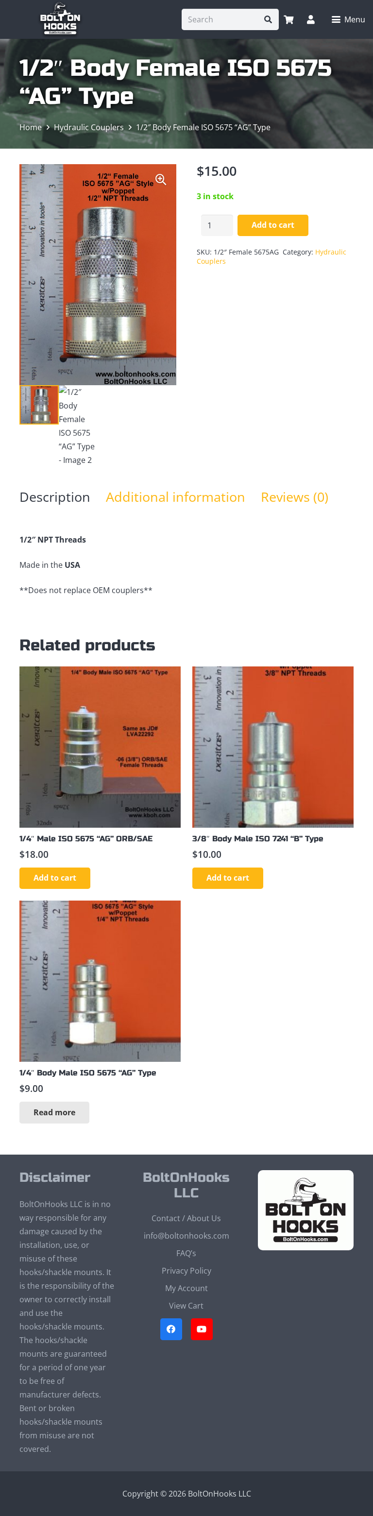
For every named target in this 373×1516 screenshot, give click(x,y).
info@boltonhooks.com (186, 1235)
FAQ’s (186, 1253)
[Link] (311, 19)
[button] (348, 19)
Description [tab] (54, 497)
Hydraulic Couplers (89, 127)
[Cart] (288, 19)
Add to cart (273, 225)
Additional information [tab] (175, 497)
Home (30, 127)
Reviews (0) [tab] (294, 497)
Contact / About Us (186, 1218)
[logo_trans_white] (60, 19)
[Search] (268, 20)
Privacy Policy (186, 1270)
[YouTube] (202, 1329)
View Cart (186, 1305)
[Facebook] (171, 1329)
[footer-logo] (305, 1210)
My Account (186, 1288)
